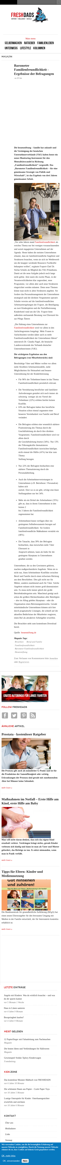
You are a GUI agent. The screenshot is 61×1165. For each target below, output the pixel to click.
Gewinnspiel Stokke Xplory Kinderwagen (22, 1058)
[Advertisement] (30, 112)
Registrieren (24, 662)
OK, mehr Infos (8, 1156)
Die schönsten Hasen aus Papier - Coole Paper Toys (27, 1089)
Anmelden (53, 658)
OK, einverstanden (11, 1161)
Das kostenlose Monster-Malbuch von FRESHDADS (27, 1080)
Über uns (9, 1123)
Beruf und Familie (34, 642)
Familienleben (45, 43)
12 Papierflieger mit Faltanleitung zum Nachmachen (27, 1039)
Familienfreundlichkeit (45, 242)
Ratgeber (29, 43)
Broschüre (19, 642)
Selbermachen (13, 43)
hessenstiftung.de (28, 632)
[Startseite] (29, 22)
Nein (25, 1161)
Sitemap (8, 1140)
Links (7, 1134)
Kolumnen (39, 48)
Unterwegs (11, 48)
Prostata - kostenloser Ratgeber (24, 734)
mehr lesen (6, 788)
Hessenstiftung (21, 652)
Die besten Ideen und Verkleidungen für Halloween (26, 1049)
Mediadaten (10, 1128)
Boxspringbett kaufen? (14, 1017)
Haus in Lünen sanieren (14, 1008)
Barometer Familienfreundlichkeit (29, 649)
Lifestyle (25, 48)
